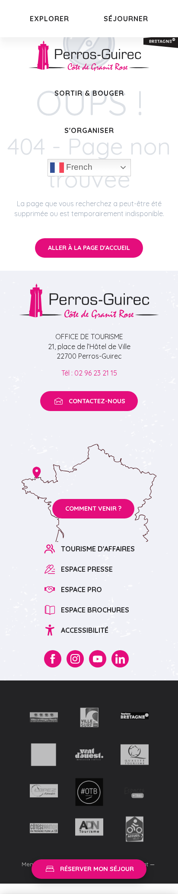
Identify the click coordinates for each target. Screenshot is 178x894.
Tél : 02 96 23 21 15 (89, 373)
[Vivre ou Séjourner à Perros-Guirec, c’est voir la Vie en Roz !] (89, 55)
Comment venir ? (93, 508)
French (78, 167)
